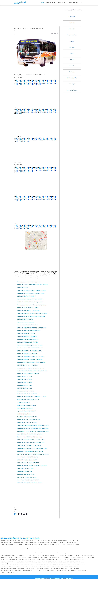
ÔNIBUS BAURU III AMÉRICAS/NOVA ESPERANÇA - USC (28, 330)
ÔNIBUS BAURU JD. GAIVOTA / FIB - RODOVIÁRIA (27, 365)
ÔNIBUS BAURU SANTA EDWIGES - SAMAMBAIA (27, 460)
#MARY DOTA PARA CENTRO (89, 555)
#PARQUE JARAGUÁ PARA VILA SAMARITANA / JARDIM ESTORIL (53, 559)
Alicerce (72, 47)
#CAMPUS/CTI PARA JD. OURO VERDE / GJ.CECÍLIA (48, 542)
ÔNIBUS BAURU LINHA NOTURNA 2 (24, 379)
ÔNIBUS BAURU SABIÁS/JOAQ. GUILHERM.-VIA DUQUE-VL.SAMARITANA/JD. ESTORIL (35, 428)
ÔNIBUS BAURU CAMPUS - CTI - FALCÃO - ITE (26, 296)
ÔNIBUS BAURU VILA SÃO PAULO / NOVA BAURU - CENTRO (29, 482)
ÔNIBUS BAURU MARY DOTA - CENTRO (25, 391)
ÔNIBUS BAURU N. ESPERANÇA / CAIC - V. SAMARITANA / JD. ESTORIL (31, 396)
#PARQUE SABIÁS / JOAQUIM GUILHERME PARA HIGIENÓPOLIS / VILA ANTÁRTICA (31, 561)
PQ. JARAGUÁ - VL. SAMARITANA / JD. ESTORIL (27, 416)
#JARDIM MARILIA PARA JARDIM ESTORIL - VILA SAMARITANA (11, 553)
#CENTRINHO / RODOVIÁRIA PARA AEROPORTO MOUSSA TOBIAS (12, 544)
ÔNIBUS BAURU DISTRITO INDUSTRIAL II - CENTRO (28, 307)
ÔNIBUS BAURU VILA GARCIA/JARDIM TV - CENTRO (28, 480)
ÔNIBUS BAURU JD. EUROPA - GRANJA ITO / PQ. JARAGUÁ (29, 350)
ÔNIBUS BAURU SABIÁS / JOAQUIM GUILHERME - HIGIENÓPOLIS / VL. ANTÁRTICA (34, 425)
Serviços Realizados (72, 90)
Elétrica (72, 65)
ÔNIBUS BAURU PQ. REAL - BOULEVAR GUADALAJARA (28, 419)
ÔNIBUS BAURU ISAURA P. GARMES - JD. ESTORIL (27, 342)
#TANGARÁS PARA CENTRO (28, 570)
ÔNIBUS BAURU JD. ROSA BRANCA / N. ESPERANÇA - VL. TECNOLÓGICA (32, 370)
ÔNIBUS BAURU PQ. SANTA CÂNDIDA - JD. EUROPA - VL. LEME (30, 451)
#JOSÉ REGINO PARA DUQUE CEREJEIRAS (32, 555)
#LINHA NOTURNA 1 (45, 555)
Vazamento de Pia (72, 78)
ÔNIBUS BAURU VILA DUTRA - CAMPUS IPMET (27, 477)
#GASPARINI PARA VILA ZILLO (38, 546)
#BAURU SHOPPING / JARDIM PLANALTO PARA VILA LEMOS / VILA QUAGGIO (65, 540)
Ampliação (72, 29)
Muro (71, 53)
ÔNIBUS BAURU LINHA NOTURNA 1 (24, 376)
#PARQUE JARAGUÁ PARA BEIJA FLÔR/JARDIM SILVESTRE (29, 559)
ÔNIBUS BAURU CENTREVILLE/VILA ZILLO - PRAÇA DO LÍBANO (30, 302)
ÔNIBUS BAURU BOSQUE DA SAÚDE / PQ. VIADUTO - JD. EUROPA (30, 293)
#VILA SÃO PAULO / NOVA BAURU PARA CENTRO (9, 572)
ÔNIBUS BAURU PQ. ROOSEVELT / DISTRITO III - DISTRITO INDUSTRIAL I (32, 448)
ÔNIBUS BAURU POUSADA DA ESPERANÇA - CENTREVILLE (29, 437)
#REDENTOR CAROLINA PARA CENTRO (42, 568)
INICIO (42, 2)
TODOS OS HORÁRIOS (51, 2)
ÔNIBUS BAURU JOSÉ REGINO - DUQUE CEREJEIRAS (28, 373)
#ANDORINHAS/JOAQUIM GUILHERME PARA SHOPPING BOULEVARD (30, 540)
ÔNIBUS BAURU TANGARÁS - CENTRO (25, 468)
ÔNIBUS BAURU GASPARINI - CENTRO (25, 319)
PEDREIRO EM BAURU (73, 2)
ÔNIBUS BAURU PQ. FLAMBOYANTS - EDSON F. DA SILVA (29, 445)
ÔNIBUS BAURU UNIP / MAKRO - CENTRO (25, 474)
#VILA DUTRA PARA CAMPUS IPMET (63, 570)
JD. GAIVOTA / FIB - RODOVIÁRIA (24, 414)
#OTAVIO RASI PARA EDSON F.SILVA (70, 557)
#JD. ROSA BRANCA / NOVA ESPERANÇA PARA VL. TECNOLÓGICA (12, 555)
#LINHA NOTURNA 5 (79, 555)
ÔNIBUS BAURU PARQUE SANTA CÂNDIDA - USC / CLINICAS (29, 434)
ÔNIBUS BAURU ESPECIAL (22, 287)
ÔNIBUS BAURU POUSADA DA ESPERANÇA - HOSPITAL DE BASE (30, 442)
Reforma (72, 22)
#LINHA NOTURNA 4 (70, 555)
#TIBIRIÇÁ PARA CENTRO (39, 570)
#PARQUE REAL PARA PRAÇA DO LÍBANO (8, 561)
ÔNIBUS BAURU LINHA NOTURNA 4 (24, 385)
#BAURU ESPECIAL (46, 540)
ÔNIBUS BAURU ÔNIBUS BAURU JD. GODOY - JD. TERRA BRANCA (30, 356)
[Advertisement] (37, 14)
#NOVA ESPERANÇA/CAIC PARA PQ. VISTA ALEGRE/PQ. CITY (51, 557)
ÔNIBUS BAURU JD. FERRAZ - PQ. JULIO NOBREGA (27, 353)
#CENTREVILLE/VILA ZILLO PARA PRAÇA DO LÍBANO (67, 542)
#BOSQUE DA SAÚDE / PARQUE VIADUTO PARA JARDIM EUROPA (12, 542)
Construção (72, 16)
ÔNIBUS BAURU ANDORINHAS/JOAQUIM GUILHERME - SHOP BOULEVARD (32, 284)
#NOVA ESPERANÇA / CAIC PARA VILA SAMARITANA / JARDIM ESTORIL (27, 557)
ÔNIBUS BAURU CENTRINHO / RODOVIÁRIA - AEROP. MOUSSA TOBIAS (32, 304)
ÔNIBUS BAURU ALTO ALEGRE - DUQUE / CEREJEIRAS (28, 281)
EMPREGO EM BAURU (62, 2)
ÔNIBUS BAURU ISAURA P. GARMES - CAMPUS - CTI (28, 339)
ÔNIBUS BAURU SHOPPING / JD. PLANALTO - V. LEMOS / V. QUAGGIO (31, 290)
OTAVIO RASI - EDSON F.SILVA (23, 402)
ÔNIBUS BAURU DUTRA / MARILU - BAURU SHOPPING (28, 310)
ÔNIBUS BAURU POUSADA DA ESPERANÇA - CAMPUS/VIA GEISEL (31, 439)
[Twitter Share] (52, 33)
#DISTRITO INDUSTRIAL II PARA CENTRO (32, 544)
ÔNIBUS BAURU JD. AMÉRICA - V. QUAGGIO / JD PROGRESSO (30, 345)
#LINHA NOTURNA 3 (62, 555)
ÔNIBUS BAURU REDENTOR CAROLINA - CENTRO (27, 457)
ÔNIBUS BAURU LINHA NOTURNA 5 (24, 388)
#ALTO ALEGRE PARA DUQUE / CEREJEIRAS (8, 540)
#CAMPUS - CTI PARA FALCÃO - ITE (31, 542)
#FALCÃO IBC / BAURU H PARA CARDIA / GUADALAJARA (10, 546)
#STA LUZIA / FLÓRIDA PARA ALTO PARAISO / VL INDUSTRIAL (11, 570)
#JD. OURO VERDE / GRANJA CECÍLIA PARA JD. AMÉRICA (34, 553)
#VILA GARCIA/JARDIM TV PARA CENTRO (78, 570)
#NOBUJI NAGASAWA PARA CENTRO (7, 557)
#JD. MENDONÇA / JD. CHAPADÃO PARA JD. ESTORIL (69, 553)
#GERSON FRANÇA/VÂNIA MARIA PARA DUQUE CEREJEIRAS (71, 546)
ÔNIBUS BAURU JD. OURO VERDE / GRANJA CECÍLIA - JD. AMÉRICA (31, 362)
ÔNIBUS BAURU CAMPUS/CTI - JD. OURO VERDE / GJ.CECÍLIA (30, 299)
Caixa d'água (72, 84)
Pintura (72, 59)
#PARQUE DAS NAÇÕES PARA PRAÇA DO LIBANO (9, 559)
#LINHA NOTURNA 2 (53, 555)
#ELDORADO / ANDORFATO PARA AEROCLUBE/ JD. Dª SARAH (68, 544)
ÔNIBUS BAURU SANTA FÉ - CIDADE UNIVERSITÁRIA (28, 462)
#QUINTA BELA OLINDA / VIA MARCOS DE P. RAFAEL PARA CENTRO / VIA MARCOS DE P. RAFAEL (17, 568)
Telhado (72, 41)
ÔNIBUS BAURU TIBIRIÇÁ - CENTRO (24, 471)
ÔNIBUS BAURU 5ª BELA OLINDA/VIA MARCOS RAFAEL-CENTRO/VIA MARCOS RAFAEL (35, 454)
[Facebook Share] (55, 33)
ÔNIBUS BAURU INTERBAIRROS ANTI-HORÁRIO (27, 336)
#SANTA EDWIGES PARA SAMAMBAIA (57, 568)
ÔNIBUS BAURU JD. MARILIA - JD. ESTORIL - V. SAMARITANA (29, 359)
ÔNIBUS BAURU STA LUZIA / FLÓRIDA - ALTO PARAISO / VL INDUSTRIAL (32, 465)
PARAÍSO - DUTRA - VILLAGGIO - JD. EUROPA (26, 405)
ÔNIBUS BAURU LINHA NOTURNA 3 (24, 382)
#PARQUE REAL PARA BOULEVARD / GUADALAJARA (74, 559)
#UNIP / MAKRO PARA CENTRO (50, 570)
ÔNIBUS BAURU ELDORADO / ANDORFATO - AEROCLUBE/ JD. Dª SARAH (32, 313)
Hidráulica (72, 71)
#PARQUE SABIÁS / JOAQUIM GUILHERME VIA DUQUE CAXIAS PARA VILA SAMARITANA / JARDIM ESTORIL (65, 561)
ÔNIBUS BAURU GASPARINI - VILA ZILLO (25, 322)
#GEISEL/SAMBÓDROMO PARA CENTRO (52, 546)
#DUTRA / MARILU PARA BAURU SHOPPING (48, 544)
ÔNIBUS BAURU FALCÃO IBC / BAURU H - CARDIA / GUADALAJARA (31, 316)
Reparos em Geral (72, 35)
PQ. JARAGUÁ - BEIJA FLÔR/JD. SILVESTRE (26, 411)
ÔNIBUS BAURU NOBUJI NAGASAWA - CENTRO (27, 393)
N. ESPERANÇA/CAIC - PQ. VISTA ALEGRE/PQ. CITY (28, 399)
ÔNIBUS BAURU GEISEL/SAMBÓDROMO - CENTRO (27, 325)
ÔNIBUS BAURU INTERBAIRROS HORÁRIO (26, 333)
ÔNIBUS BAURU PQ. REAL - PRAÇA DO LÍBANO (26, 422)
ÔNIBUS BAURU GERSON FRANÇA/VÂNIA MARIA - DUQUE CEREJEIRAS (31, 327)
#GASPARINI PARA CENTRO (26, 546)
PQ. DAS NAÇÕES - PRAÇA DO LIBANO (25, 408)
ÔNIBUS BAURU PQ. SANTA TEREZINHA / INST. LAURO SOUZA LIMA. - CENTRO (33, 431)
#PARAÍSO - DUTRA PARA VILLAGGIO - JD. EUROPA (86, 557)
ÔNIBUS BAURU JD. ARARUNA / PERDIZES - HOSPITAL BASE (29, 348)
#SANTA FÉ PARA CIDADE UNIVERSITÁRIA (72, 568)
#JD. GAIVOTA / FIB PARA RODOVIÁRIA (52, 553)
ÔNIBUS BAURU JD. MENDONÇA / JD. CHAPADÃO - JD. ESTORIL (30, 368)
